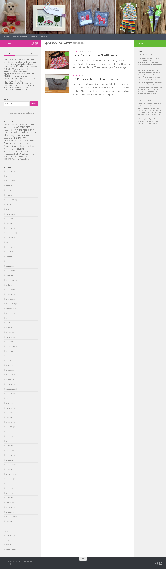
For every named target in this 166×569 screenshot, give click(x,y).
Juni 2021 (8, 190)
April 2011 (9, 498)
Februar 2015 (10, 337)
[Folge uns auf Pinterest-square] (36, 43)
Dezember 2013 (10, 380)
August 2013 (9, 394)
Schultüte (22, 151)
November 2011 (10, 465)
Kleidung (9, 68)
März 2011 (9, 503)
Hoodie (6, 64)
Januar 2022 (9, 186)
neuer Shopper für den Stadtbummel (95, 55)
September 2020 (10, 200)
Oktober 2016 (10, 294)
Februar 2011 (10, 507)
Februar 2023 (10, 171)
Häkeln (13, 64)
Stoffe (7, 87)
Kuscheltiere (19, 135)
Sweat (28, 87)
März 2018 (9, 266)
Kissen (34, 66)
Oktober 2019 (10, 228)
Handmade (76, 52)
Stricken (22, 87)
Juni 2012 (8, 436)
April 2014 (9, 365)
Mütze (31, 73)
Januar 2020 (9, 219)
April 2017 (9, 285)
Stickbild (14, 85)
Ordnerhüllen (18, 76)
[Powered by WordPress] (10, 564)
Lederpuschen (9, 138)
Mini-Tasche (23, 73)
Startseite (6, 36)
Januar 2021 (9, 195)
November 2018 (10, 257)
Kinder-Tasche (10, 132)
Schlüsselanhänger (11, 83)
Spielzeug (7, 85)
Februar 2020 (10, 214)
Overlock (8, 78)
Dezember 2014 (10, 346)
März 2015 (9, 332)
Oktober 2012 (10, 422)
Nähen (8, 75)
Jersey (31, 64)
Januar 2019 (9, 252)
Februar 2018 (10, 271)
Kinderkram (23, 66)
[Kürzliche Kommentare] (32, 53)
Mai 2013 (8, 398)
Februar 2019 (10, 247)
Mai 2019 (8, 242)
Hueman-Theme (26, 564)
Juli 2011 (8, 484)
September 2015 (10, 309)
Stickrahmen (30, 85)
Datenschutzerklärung (20, 36)
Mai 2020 (8, 205)
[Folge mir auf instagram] (32, 43)
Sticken (21, 85)
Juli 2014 (8, 361)
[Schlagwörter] (9, 53)
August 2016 (9, 299)
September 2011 (10, 474)
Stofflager (8, 545)
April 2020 (9, 209)
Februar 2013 (10, 408)
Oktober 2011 (10, 469)
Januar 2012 (9, 460)
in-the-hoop (22, 129)
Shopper (29, 83)
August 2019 (9, 238)
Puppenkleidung (9, 81)
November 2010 (10, 521)
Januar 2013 (9, 413)
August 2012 (9, 427)
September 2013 (10, 389)
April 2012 (9, 446)
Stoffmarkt (14, 87)
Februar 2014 (10, 375)
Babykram (10, 59)
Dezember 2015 (10, 304)
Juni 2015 (8, 318)
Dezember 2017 (10, 280)
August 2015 (9, 313)
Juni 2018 (8, 261)
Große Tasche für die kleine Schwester (96, 79)
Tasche (7, 89)
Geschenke (23, 61)
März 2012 (9, 451)
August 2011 (9, 479)
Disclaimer (33, 36)
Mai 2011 (8, 493)
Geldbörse (11, 62)
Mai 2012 (8, 441)
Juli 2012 (8, 432)
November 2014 (10, 351)
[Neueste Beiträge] (20, 53)
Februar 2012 (10, 455)
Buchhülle (31, 59)
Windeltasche (26, 89)
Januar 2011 (9, 512)
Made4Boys (20, 71)
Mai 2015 (8, 323)
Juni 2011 (8, 488)
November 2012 (10, 417)
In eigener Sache (10, 540)
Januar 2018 (9, 275)
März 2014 (9, 370)
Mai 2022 (8, 176)
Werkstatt (16, 89)
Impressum (43, 36)
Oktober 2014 (10, 356)
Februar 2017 (10, 290)
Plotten (17, 78)
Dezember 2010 (10, 517)
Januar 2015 (9, 342)
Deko (5, 62)
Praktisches (28, 78)
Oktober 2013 (10, 384)
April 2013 (9, 403)
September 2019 (10, 233)
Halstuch (33, 127)
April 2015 (9, 328)
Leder (27, 69)
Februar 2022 (10, 181)
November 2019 (10, 223)
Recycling (19, 80)
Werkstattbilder (10, 549)
